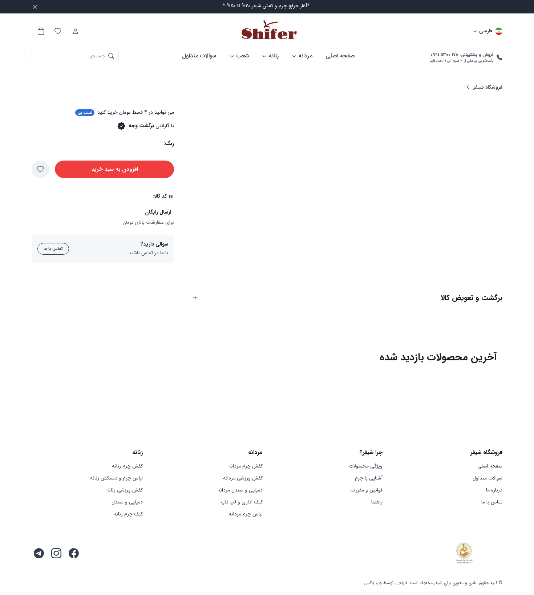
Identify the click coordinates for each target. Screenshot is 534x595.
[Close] (35, 6)
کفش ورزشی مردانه (243, 478)
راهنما (377, 502)
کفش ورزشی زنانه (124, 490)
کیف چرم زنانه (128, 514)
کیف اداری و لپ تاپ (242, 502)
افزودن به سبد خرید (114, 169)
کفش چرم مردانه (245, 466)
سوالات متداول (199, 55)
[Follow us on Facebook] (73, 553)
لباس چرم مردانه (246, 514)
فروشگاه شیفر (487, 87)
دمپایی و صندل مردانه (240, 490)
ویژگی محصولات (366, 466)
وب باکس (373, 582)
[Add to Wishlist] (40, 169)
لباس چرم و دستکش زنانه (116, 478)
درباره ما (494, 490)
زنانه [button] (274, 55)
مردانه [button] (305, 55)
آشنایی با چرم (369, 478)
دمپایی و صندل (127, 502)
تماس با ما (53, 248)
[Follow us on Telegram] (39, 553)
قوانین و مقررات (366, 490)
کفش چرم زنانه (127, 466)
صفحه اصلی (340, 55)
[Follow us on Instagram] (56, 553)
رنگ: (168, 143)
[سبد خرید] (40, 31)
